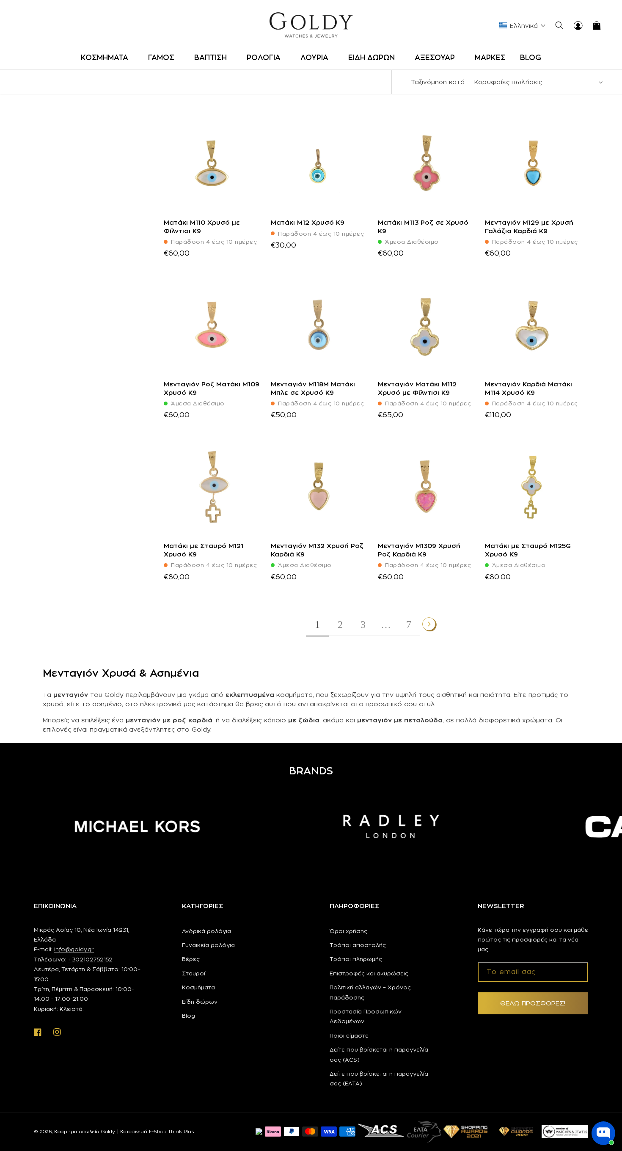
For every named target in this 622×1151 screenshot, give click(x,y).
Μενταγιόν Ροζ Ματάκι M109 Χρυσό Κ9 (211, 388)
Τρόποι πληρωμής (356, 959)
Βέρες (191, 959)
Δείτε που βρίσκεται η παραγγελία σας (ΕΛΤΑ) (379, 1078)
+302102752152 (90, 959)
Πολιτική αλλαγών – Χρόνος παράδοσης (370, 992)
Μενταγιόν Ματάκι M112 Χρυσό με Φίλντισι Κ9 (417, 388)
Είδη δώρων (199, 1002)
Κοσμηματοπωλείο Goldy (84, 1131)
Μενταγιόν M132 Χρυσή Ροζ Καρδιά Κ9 (317, 550)
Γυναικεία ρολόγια (208, 945)
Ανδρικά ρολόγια (206, 931)
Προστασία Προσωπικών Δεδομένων (366, 1016)
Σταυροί (193, 973)
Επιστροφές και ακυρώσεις (369, 973)
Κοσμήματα (198, 987)
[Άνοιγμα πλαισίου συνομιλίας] (603, 1133)
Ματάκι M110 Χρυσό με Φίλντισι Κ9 (202, 226)
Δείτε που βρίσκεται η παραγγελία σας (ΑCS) (379, 1054)
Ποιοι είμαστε (349, 1035)
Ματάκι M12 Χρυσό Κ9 (307, 222)
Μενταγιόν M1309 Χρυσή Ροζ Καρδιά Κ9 (419, 550)
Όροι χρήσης (348, 931)
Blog (188, 1016)
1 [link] (317, 624)
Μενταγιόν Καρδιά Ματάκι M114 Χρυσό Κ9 (528, 388)
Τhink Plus (181, 1131)
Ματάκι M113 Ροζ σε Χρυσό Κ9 (423, 226)
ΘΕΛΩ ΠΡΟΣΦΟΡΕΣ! (532, 1003)
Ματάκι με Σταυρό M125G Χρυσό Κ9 (528, 550)
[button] (107, 57)
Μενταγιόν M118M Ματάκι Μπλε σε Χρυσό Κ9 (313, 388)
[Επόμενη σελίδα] (429, 624)
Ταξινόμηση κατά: (438, 82)
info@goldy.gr (74, 949)
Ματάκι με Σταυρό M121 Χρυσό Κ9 (203, 550)
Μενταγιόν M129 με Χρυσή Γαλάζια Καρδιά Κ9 (529, 226)
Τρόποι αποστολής (358, 945)
